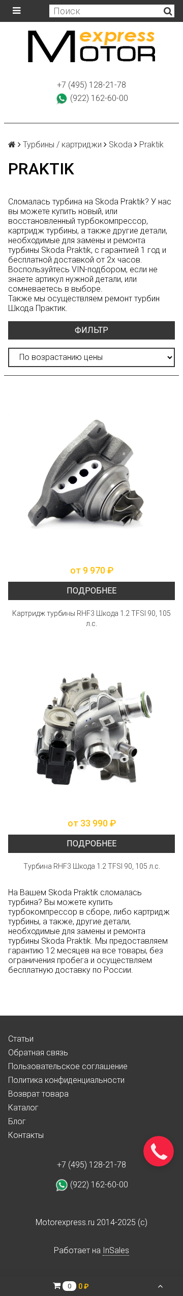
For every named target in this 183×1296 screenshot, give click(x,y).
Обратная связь (38, 1052)
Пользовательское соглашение (68, 1066)
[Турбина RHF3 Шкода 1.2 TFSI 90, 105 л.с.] (91, 728)
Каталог (23, 1107)
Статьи (21, 1039)
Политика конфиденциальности (66, 1080)
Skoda (120, 144)
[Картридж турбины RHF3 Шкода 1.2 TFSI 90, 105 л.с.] (91, 475)
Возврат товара (38, 1094)
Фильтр (91, 330)
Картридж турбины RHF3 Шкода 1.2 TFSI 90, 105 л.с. (91, 618)
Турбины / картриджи (62, 144)
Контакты (26, 1135)
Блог (17, 1121)
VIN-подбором (99, 269)
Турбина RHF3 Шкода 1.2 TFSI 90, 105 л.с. (91, 866)
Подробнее (91, 590)
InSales (116, 1250)
